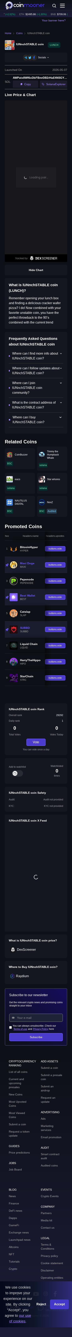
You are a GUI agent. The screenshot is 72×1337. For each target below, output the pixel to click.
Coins (19, 33)
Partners (46, 1213)
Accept (59, 1304)
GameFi (14, 1225)
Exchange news (19, 1232)
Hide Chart (36, 270)
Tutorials (14, 1261)
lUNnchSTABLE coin (38, 33)
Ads (43, 1118)
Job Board (15, 1169)
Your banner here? (54, 20)
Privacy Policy (40, 1029)
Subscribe (36, 1037)
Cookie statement (52, 1263)
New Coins (15, 1094)
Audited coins (49, 1165)
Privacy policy (49, 1255)
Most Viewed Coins (17, 1115)
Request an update (48, 1099)
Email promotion (51, 1137)
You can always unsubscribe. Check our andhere (34, 1027)
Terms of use (20, 1029)
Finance (14, 1203)
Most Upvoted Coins (17, 1103)
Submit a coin (17, 1124)
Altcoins (14, 1247)
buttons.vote (55, 548)
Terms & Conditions (47, 1246)
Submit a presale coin (51, 1077)
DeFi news (15, 1210)
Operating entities (52, 1277)
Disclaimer (47, 1270)
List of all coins (18, 1071)
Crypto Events (50, 1196)
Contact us (47, 1227)
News (12, 1196)
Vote (36, 742)
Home (8, 33)
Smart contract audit (50, 1156)
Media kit (46, 1220)
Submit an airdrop (47, 1088)
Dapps (13, 1218)
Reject (41, 1304)
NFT (11, 1254)
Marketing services (47, 1128)
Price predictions (19, 1152)
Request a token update (19, 1133)
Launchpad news (19, 1239)
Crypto (13, 1268)
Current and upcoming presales (16, 1083)
